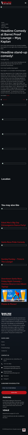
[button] (25, 3)
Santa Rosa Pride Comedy (13, 242)
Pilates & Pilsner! (9, 304)
